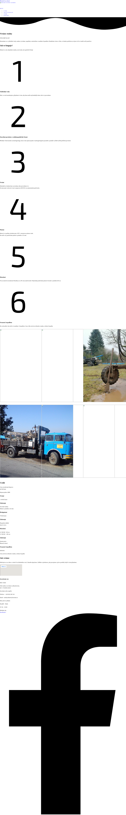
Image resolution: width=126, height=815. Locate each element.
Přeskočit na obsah (5, 1)
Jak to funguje (8, 12)
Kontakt (6, 15)
